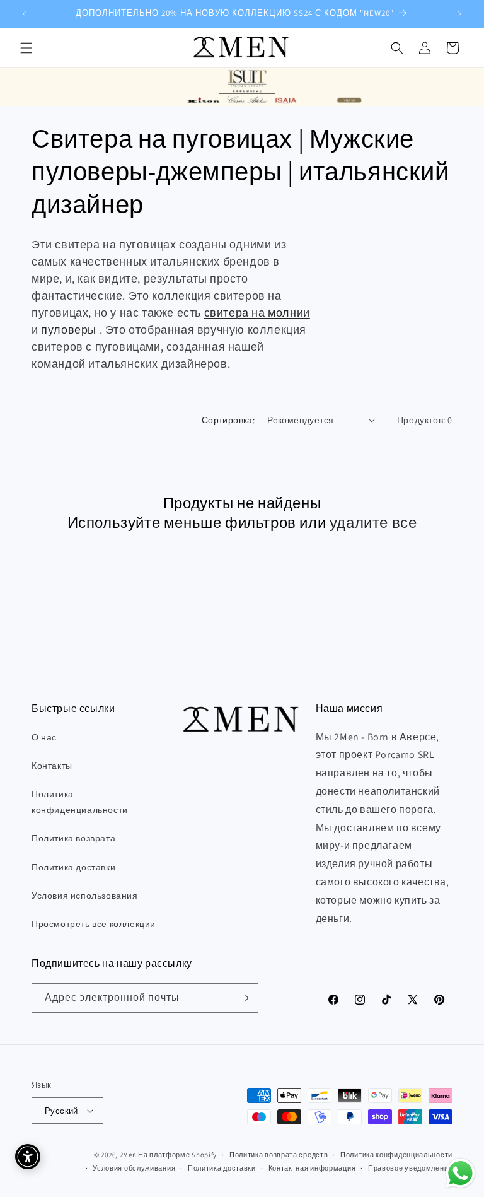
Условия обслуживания (134, 1168)
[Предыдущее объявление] (24, 14)
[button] (26, 48)
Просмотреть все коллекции (94, 924)
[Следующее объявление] (459, 14)
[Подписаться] (244, 998)
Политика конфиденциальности (80, 801)
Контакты (52, 765)
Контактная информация (312, 1168)
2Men (128, 1154)
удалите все (373, 522)
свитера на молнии (257, 312)
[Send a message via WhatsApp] (460, 1173)
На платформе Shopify (177, 1154)
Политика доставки (73, 867)
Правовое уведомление (410, 1168)
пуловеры (68, 329)
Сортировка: (228, 420)
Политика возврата (73, 838)
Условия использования (85, 895)
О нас (44, 737)
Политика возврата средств (278, 1154)
